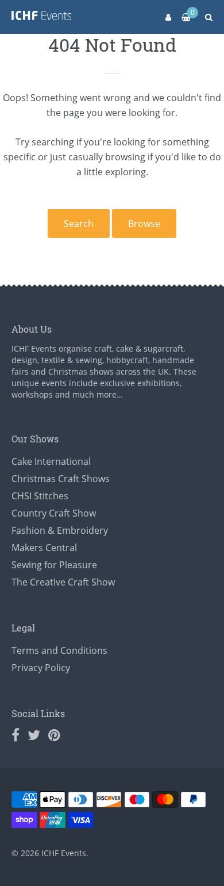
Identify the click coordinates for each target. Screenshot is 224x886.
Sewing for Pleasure (54, 564)
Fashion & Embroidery (59, 530)
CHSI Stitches (39, 496)
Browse (144, 223)
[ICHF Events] (41, 17)
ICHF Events (63, 853)
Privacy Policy (40, 667)
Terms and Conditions (59, 650)
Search (79, 223)
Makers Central (44, 547)
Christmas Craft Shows (60, 478)
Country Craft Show (53, 513)
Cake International (51, 461)
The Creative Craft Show (63, 582)
